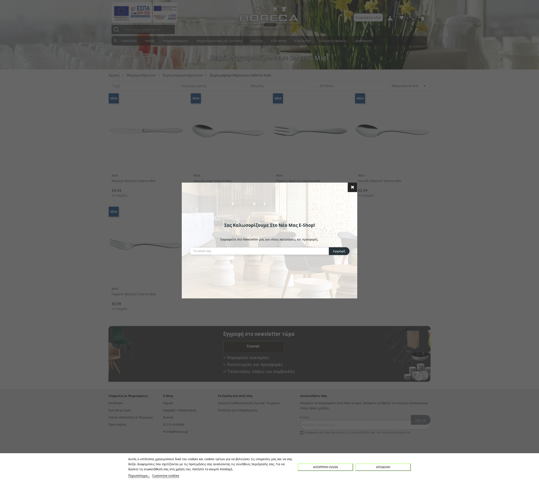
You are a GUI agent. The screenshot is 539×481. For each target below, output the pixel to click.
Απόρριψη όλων (325, 467)
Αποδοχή (383, 467)
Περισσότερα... (139, 475)
